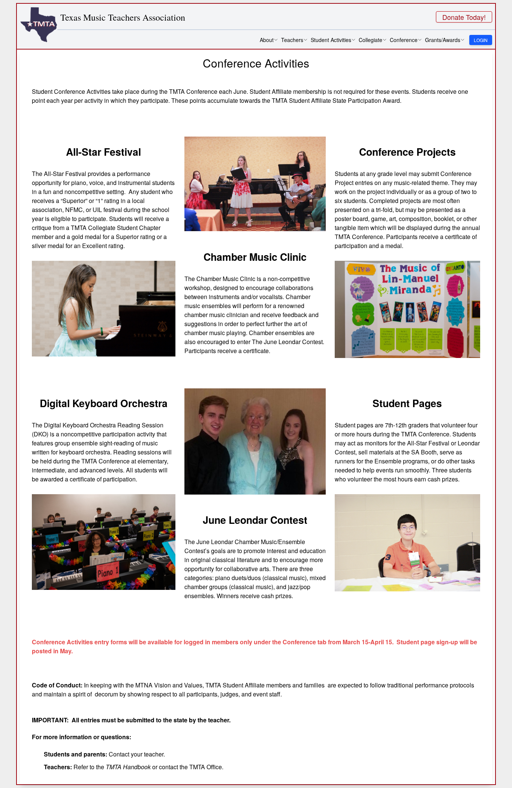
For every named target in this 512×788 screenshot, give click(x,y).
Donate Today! (464, 17)
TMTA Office (205, 766)
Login (481, 40)
